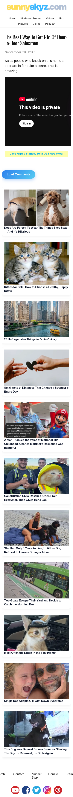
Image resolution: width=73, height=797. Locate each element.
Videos (50, 18)
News (12, 18)
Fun (61, 18)
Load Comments (18, 174)
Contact (18, 774)
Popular (50, 23)
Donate (53, 774)
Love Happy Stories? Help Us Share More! (36, 153)
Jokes (36, 23)
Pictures (23, 23)
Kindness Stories (30, 18)
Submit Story (36, 776)
